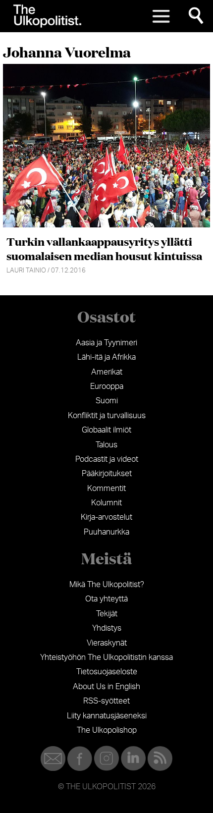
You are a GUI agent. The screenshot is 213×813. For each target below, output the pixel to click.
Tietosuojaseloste (106, 672)
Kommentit (106, 488)
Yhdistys (106, 628)
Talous (106, 445)
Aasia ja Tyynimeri (106, 343)
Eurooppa (106, 386)
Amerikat (106, 372)
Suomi (107, 401)
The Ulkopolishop (107, 730)
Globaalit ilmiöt (106, 430)
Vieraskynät (107, 643)
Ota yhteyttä (106, 599)
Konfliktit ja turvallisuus (107, 416)
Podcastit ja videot (106, 459)
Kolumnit (106, 503)
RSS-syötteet (106, 701)
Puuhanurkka (106, 532)
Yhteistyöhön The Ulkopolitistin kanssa (106, 657)
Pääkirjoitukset (107, 474)
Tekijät (106, 614)
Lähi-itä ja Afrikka (106, 357)
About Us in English (106, 687)
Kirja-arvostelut (106, 517)
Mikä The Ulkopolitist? (106, 585)
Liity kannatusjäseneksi (107, 716)
